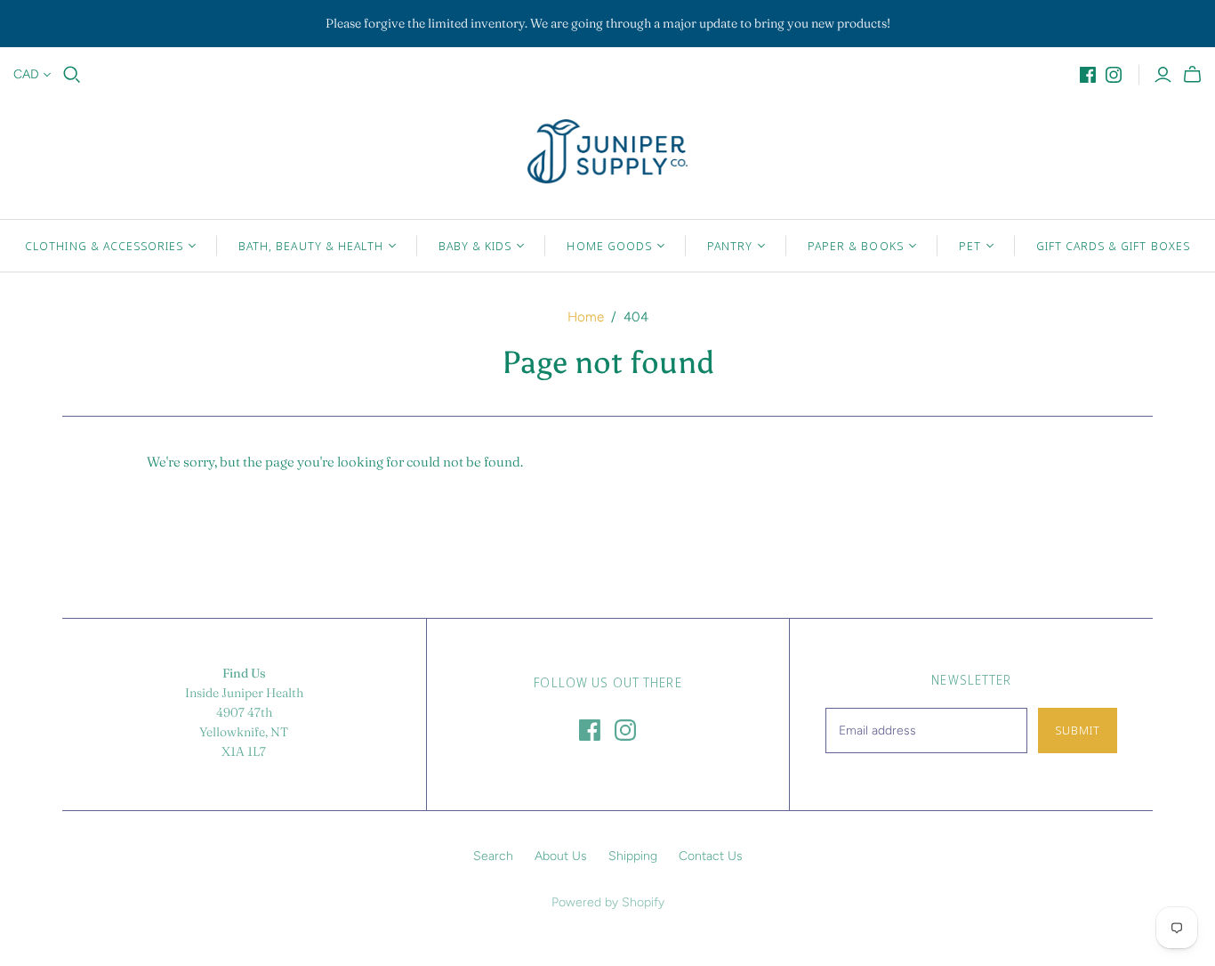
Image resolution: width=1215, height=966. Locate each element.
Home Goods (609, 246)
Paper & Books (856, 246)
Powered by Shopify (607, 902)
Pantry (729, 246)
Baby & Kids (475, 246)
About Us (561, 856)
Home (585, 317)
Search (493, 856)
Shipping (632, 856)
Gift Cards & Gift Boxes (1113, 246)
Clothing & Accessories (104, 246)
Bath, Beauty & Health (310, 246)
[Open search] (72, 75)
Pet (970, 246)
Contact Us (711, 856)
